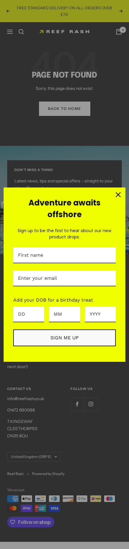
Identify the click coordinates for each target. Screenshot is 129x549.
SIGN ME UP (64, 338)
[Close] (118, 194)
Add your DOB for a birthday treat (53, 300)
